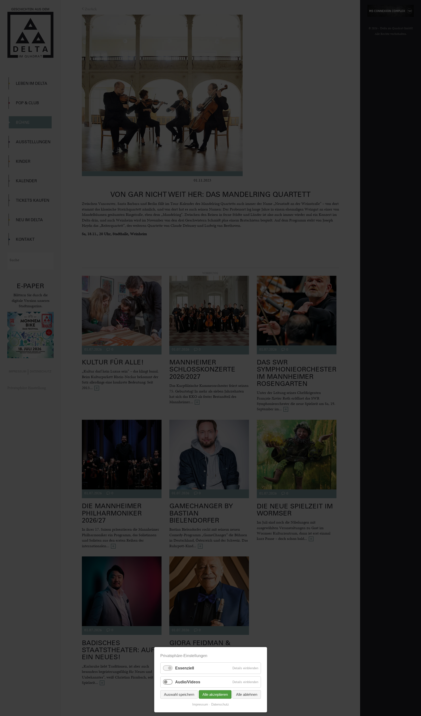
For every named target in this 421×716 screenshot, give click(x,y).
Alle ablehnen (246, 694)
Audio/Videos (187, 682)
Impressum (200, 704)
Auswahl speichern (179, 694)
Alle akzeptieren (215, 694)
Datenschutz (220, 704)
